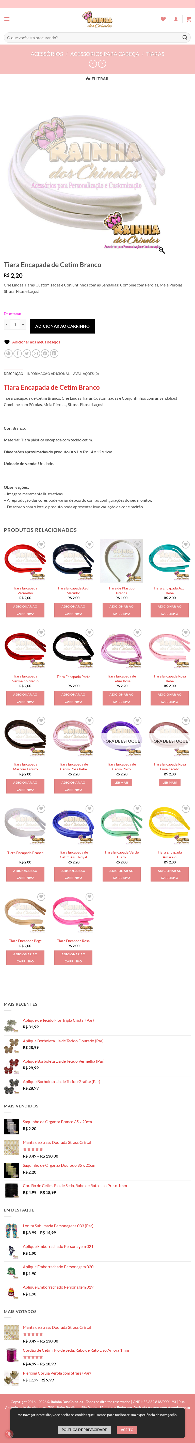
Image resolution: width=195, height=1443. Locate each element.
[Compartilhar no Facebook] (17, 353)
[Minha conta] (175, 19)
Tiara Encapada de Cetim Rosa (121, 678)
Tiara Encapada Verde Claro (121, 854)
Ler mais (122, 782)
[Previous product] (102, 64)
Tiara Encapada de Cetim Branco (52, 387)
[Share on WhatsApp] (8, 353)
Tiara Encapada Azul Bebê (170, 590)
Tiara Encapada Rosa (73, 941)
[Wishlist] (163, 19)
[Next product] (93, 64)
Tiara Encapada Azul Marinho (73, 590)
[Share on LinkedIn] (54, 353)
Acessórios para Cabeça (104, 54)
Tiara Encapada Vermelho (25, 590)
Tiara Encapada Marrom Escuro (25, 766)
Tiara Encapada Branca (25, 852)
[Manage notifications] (9, 1434)
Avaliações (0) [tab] (86, 374)
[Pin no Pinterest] (45, 353)
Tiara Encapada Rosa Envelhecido (169, 766)
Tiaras (155, 54)
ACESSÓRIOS (47, 54)
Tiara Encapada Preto (73, 676)
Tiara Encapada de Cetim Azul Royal (73, 854)
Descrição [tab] (13, 374)
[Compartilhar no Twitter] (27, 353)
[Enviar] (185, 37)
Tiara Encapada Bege (25, 941)
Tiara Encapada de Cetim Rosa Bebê (73, 766)
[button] (7, 19)
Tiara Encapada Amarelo (170, 854)
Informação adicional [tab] (48, 374)
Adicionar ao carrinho (62, 326)
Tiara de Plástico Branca (121, 590)
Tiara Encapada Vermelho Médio (25, 678)
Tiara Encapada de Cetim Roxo (121, 766)
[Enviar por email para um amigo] (36, 353)
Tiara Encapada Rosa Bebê (169, 678)
